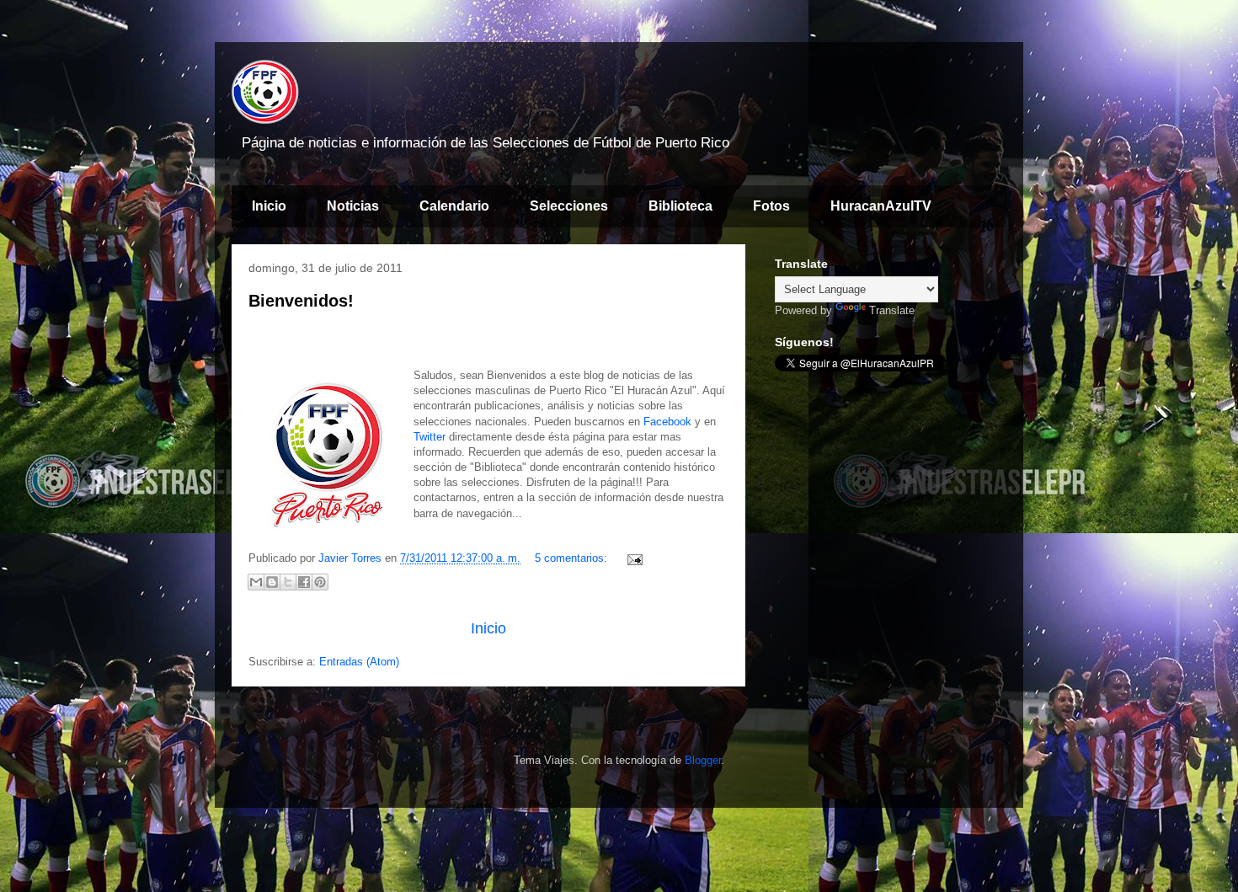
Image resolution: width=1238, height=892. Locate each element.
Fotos (771, 206)
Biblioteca (680, 206)
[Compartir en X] (288, 582)
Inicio (269, 206)
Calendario (454, 206)
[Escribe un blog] (272, 582)
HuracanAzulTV (880, 206)
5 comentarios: (573, 558)
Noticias (353, 206)
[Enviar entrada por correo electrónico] (632, 558)
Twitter (430, 436)
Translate (892, 310)
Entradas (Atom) (359, 661)
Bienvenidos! (301, 300)
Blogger (703, 760)
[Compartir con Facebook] (304, 582)
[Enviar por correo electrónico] (256, 582)
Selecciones (569, 206)
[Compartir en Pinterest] (320, 582)
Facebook (667, 421)
